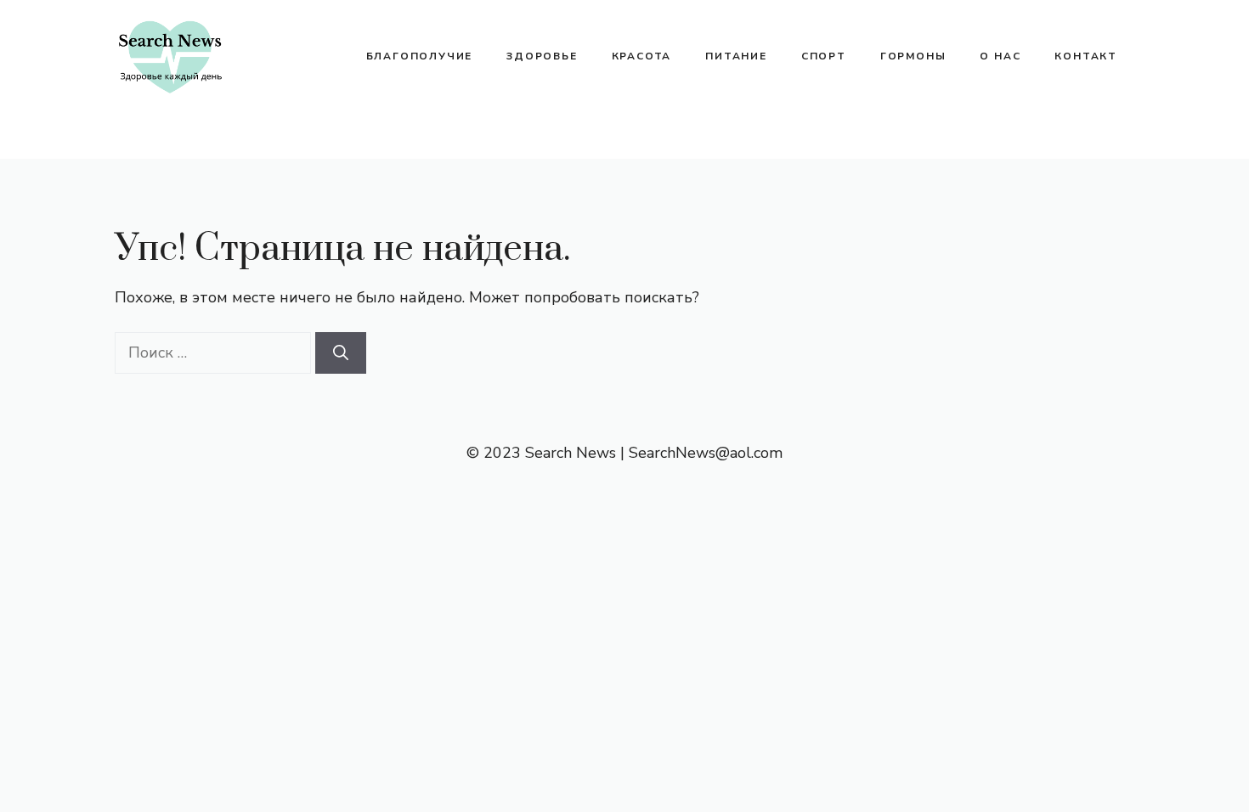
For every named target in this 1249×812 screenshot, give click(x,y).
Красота (642, 56)
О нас (1000, 56)
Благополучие (419, 56)
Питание (736, 56)
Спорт (823, 56)
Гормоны (913, 56)
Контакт (1085, 56)
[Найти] (340, 353)
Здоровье (541, 56)
